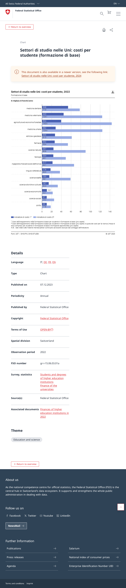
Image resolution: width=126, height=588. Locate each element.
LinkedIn (65, 515)
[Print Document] (104, 29)
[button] (120, 507)
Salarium (74, 548)
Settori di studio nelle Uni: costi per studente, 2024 (51, 75)
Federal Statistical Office (28, 10)
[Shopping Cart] (109, 12)
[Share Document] (111, 29)
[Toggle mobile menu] (118, 14)
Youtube (48, 515)
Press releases (15, 557)
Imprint (30, 583)
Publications (14, 548)
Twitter (32, 515)
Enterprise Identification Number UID (91, 566)
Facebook (15, 515)
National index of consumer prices (89, 557)
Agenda (11, 566)
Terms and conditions (15, 583)
